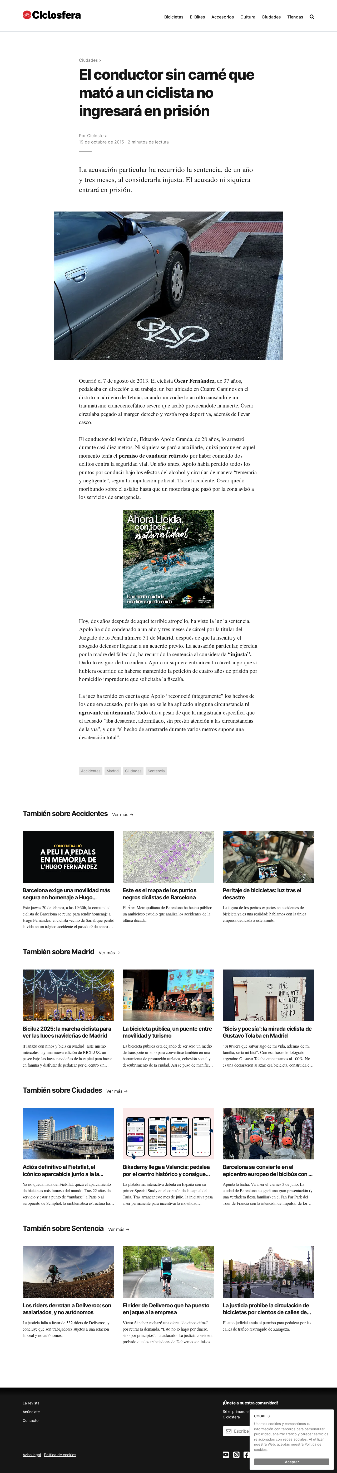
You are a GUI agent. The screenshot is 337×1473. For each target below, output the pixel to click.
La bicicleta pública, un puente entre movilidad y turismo (167, 1032)
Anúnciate (31, 1411)
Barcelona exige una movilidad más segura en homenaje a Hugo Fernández (66, 897)
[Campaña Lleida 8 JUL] (168, 558)
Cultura (247, 17)
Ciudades (271, 17)
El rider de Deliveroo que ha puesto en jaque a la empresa (166, 1309)
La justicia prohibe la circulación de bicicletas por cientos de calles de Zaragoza (266, 1312)
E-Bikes (197, 17)
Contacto (30, 1420)
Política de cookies (60, 1454)
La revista (31, 1403)
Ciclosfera (97, 135)
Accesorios (222, 17)
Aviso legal (32, 1454)
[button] (174, 16)
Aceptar (292, 1462)
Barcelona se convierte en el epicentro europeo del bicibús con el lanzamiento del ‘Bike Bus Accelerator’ (268, 1177)
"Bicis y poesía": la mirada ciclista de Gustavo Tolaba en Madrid (267, 1032)
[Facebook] (247, 1455)
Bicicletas (174, 17)
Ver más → (122, 814)
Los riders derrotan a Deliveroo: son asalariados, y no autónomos (67, 1309)
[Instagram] (236, 1455)
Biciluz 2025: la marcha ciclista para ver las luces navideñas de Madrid (67, 1032)
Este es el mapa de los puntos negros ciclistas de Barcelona (159, 893)
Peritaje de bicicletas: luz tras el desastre (262, 893)
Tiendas (295, 17)
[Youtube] (226, 1455)
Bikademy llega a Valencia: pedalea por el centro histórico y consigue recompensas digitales (166, 1174)
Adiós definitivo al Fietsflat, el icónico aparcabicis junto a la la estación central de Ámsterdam (62, 1174)
